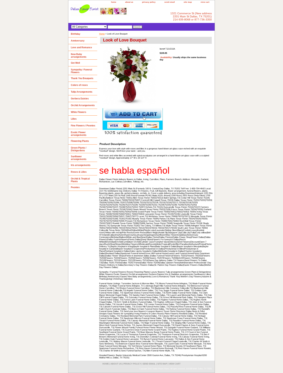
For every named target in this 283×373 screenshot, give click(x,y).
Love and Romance (81, 47)
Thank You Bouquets (82, 78)
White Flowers (78, 112)
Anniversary (78, 40)
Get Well (75, 63)
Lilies (74, 119)
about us (129, 2)
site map (188, 2)
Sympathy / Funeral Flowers (81, 71)
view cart (205, 2)
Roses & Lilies (79, 172)
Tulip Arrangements (81, 92)
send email (169, 2)
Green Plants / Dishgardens (78, 149)
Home (102, 34)
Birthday (75, 34)
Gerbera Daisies (80, 98)
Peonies (75, 187)
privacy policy (149, 2)
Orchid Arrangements (83, 105)
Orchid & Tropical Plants (80, 180)
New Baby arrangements (78, 55)
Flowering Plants (80, 141)
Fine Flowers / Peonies (83, 125)
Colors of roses (79, 85)
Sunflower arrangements (78, 158)
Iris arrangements (80, 165)
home (113, 2)
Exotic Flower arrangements (78, 133)
